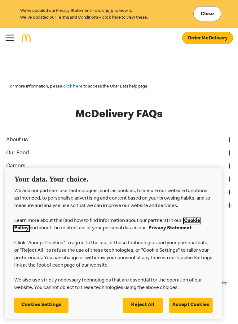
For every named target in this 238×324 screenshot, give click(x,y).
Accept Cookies (190, 305)
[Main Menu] (9, 37)
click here (72, 86)
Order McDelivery (207, 38)
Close (207, 14)
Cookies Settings (41, 305)
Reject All (142, 305)
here (108, 11)
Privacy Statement (170, 228)
